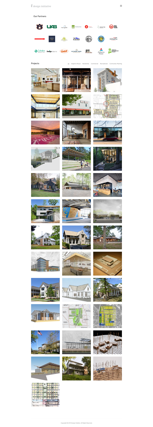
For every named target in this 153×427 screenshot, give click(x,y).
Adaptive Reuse (76, 63)
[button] (121, 6)
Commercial (94, 63)
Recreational (104, 63)
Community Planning (115, 63)
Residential (85, 63)
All (68, 63)
